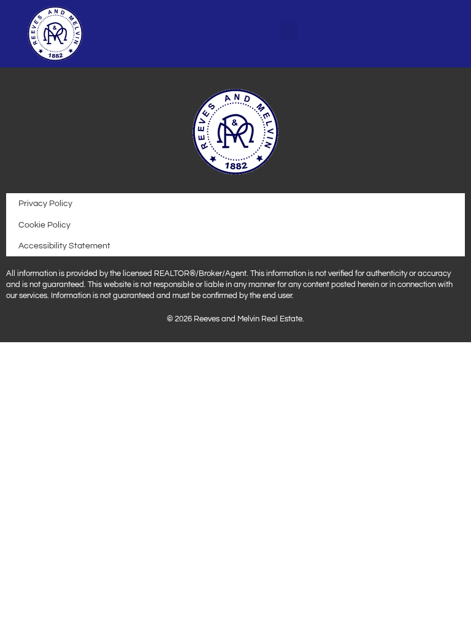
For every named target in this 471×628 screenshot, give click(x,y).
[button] (288, 31)
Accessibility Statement (64, 245)
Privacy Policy (45, 203)
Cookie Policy (44, 224)
